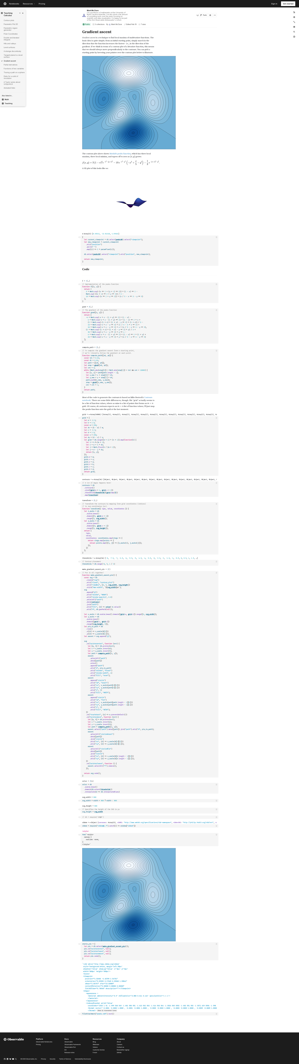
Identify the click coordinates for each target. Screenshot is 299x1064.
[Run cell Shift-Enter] (216, 237)
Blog (94, 1042)
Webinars (96, 1044)
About (119, 1042)
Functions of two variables (14, 69)
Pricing (42, 4)
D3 (65, 1050)
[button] (79, 29)
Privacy (43, 1059)
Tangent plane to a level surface (13, 56)
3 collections (100, 24)
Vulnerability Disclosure (83, 1059)
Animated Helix (9, 88)
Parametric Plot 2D (11, 24)
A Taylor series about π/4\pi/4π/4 (12, 83)
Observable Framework (72, 1044)
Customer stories (99, 1050)
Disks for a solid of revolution (11, 77)
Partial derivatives (10, 65)
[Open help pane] (294, 37)
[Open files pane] (294, 12)
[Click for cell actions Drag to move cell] (79, 817)
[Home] (14, 1046)
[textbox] (149, 250)
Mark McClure (93, 10)
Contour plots (9, 20)
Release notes (69, 1052)
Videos (95, 1047)
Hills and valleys (10, 44)
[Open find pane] (294, 32)
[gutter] (40, 32)
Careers (119, 1044)
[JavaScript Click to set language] (79, 250)
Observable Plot (70, 1047)
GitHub (119, 1052)
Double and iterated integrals (11, 39)
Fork (205, 15)
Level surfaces (9, 47)
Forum (95, 1052)
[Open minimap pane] (294, 22)
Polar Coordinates (11, 34)
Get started (288, 4)
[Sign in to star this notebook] (210, 15)
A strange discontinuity (12, 51)
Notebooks (14, 4)
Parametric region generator (10, 29)
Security (52, 1059)
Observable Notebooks (44, 1042)
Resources (28, 4)
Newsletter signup (123, 1050)
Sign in (274, 4)
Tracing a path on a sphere (14, 72)
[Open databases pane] (294, 17)
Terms (65, 1059)
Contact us (120, 1047)
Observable (68, 1042)
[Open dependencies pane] (294, 27)
